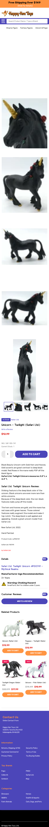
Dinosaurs (5, 794)
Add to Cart (31, 454)
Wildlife (4, 798)
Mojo (27, 779)
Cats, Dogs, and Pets (34, 802)
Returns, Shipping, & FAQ (10, 748)
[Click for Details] (25, 6)
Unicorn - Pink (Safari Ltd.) (35, 682)
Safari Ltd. (30, 775)
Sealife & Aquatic (32, 798)
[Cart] (46, 13)
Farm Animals (6, 802)
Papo (3, 771)
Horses (28, 794)
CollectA (4, 775)
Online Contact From (11, 721)
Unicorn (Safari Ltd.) (10, 641)
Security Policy (32, 748)
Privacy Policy (6, 756)
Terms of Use (31, 752)
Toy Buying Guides (33, 756)
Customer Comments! (10, 752)
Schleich (4, 779)
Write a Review (7, 429)
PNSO (28, 771)
